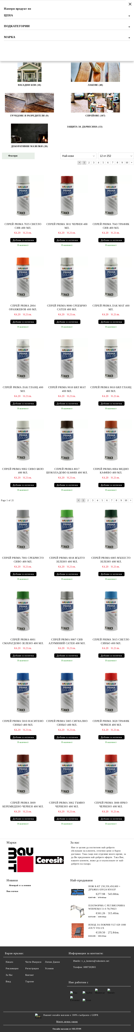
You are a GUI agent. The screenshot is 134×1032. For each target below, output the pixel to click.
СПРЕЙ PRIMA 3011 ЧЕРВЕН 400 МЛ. (67, 226)
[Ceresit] (50, 860)
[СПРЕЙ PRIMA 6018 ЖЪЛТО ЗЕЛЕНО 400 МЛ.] (67, 529)
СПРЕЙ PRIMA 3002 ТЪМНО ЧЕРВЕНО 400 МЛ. (67, 804)
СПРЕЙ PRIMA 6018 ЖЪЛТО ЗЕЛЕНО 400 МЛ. (67, 559)
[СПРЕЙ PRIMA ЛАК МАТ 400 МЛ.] (111, 277)
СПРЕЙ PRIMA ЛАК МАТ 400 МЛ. (110, 307)
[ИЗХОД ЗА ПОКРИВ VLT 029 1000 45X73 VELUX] (77, 930)
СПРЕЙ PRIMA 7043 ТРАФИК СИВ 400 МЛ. (111, 226)
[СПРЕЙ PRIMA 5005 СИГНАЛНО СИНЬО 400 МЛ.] (67, 693)
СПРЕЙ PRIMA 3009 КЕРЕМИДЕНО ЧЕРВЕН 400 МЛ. (23, 804)
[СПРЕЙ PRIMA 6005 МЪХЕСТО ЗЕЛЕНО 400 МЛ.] (111, 529)
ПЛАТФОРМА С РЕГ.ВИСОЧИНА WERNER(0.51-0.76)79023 (106, 907)
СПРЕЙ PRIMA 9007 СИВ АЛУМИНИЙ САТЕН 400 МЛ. (67, 641)
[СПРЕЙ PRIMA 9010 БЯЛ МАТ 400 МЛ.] (67, 359)
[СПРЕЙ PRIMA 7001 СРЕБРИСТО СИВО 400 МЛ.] (23, 529)
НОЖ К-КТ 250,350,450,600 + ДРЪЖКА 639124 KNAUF (104, 888)
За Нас (9, 975)
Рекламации (12, 968)
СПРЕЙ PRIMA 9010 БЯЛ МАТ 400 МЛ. (67, 389)
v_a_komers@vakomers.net (95, 961)
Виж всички (12, 891)
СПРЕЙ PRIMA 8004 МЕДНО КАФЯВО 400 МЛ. (111, 471)
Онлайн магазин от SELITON (67, 1029)
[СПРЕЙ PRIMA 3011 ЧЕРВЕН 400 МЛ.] (67, 196)
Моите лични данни (67, 1021)
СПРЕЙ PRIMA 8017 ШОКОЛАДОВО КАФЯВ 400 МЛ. (67, 471)
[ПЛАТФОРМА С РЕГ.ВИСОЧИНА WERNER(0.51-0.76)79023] (77, 911)
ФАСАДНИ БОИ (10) (29, 85)
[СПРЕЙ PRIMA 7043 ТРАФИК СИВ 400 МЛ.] (111, 196)
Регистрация (32, 968)
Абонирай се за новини (20, 885)
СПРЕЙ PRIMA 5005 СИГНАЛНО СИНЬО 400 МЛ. (67, 723)
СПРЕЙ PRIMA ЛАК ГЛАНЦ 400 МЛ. (23, 389)
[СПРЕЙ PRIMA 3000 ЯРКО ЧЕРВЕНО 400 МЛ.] (111, 774)
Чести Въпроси (33, 962)
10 (127, 162)
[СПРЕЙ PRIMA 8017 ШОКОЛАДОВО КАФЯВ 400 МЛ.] (67, 441)
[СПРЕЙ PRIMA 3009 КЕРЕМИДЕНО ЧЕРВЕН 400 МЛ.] (23, 774)
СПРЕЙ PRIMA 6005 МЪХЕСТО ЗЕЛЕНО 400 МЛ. (111, 559)
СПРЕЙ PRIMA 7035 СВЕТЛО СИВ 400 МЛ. (23, 226)
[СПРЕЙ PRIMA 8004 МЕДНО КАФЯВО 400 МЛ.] (111, 441)
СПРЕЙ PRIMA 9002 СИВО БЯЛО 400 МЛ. (23, 471)
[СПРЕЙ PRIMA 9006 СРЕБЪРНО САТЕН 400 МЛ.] (67, 277)
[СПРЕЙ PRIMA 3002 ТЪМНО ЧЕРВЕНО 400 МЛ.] (67, 774)
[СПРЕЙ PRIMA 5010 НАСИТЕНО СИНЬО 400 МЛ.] (23, 693)
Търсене (29, 981)
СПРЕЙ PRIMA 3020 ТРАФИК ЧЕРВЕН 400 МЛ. (111, 723)
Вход (8, 981)
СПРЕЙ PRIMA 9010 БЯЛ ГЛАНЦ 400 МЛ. (111, 389)
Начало (9, 962)
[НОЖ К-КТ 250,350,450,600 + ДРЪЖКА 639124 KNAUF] (77, 892)
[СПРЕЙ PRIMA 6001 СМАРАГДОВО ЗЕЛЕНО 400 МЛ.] (23, 611)
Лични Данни (52, 962)
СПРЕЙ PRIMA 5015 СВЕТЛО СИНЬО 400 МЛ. (111, 641)
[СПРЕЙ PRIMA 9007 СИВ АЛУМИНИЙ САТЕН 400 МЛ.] (67, 611)
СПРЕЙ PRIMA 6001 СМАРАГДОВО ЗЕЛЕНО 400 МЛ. (23, 641)
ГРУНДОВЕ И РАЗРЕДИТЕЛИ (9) (29, 115)
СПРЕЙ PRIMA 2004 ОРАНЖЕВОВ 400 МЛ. (23, 307)
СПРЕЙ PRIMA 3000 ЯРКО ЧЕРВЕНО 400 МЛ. (111, 804)
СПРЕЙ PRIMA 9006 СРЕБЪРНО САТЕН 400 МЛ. (67, 307)
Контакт (29, 975)
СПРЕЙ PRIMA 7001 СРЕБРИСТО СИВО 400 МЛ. (23, 559)
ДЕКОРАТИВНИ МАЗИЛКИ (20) (29, 146)
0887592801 (90, 967)
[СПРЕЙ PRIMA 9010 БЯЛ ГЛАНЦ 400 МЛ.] (111, 359)
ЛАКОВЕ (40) (95, 85)
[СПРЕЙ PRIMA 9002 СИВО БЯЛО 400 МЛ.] (23, 441)
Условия (49, 968)
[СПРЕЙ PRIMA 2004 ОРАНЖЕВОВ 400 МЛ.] (23, 277)
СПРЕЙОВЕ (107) (95, 115)
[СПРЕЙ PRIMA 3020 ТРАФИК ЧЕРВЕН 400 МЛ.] (111, 693)
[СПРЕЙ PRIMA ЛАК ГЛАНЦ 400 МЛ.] (23, 359)
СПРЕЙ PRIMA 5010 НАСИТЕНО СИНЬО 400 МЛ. (23, 723)
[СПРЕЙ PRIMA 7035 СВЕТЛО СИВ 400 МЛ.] (23, 196)
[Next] (62, 860)
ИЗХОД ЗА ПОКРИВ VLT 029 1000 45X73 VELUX (107, 926)
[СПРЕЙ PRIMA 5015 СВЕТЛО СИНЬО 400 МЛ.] (111, 611)
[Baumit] (21, 860)
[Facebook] (72, 973)
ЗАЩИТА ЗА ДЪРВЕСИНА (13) (84, 127)
